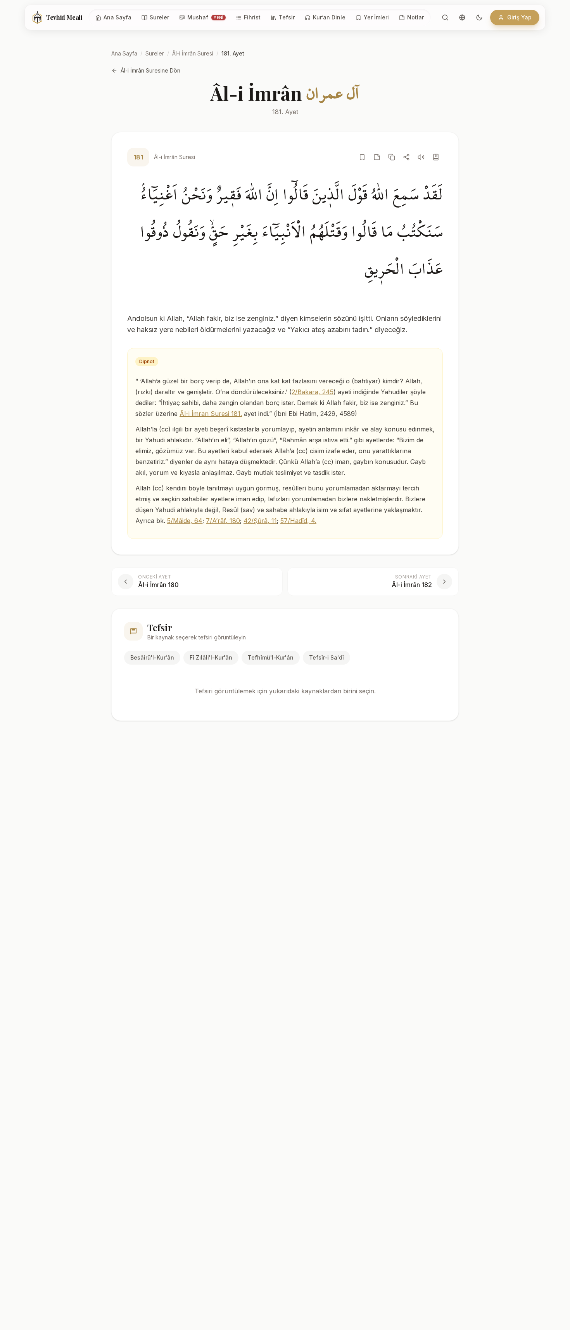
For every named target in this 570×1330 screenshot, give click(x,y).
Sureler (154, 53)
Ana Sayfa (124, 53)
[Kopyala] (392, 157)
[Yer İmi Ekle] (362, 157)
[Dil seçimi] (462, 17)
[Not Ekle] (377, 157)
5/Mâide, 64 (184, 521)
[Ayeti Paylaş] (406, 157)
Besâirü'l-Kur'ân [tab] (152, 657)
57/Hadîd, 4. (298, 521)
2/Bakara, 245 (312, 392)
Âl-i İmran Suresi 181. (211, 413)
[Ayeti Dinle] (421, 157)
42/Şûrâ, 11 (260, 521)
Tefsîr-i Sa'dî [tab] (326, 657)
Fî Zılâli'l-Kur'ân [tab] (211, 657)
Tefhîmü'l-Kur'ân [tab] (271, 657)
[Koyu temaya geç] (479, 17)
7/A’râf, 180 (223, 521)
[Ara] (445, 17)
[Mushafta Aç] (436, 157)
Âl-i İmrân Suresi (192, 53)
